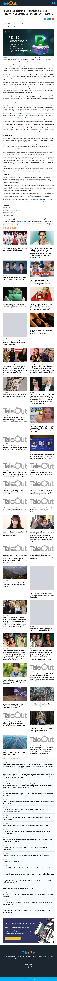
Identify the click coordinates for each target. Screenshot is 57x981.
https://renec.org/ (11, 212)
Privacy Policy (28, 966)
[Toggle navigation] (53, 3)
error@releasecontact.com (22, 221)
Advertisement (28, 964)
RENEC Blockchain (7, 58)
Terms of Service (28, 968)
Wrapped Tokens (28, 114)
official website (34, 199)
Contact (28, 963)
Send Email (8, 209)
